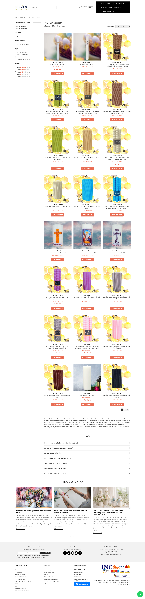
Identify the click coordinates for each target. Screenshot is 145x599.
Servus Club (18, 572)
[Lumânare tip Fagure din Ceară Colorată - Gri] (117, 279)
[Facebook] (65, 553)
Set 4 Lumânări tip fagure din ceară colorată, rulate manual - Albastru (117, 207)
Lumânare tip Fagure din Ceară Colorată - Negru (117, 396)
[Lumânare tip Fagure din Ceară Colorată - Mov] (87, 279)
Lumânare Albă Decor (87, 395)
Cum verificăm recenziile (22, 591)
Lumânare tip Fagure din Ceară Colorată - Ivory (57, 207)
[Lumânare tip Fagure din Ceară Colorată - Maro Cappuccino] (117, 94)
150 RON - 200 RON (22, 59)
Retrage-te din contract (51, 579)
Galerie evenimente (20, 588)
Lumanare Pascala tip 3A (87, 64)
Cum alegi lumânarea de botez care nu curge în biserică (70, 512)
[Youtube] (72, 553)
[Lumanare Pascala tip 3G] (58, 47)
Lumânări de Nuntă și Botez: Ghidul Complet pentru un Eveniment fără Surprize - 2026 (108, 513)
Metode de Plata (49, 572)
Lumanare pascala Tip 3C (87, 253)
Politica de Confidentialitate (36, 557)
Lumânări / (24, 17)
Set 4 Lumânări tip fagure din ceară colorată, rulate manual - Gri (57, 347)
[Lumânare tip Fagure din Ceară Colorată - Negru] (117, 377)
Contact (17, 584)
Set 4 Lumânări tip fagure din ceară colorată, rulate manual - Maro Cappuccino (117, 65)
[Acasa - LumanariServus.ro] (21, 7)
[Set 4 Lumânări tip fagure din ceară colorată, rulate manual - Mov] (58, 279)
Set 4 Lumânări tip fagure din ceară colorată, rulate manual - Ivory (117, 158)
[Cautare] (55, 7)
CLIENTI (47, 566)
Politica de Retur (49, 577)
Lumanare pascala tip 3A (117, 253)
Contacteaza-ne (83, 584)
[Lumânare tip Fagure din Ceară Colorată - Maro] (58, 377)
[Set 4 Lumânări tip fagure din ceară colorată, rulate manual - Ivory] (117, 140)
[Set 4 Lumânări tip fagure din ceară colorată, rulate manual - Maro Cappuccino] (117, 47)
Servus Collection (22, 44)
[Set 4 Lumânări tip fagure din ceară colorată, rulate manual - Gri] (58, 328)
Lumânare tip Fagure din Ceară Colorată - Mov (87, 298)
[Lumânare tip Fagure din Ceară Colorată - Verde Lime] (58, 140)
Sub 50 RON (20, 52)
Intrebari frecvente (20, 577)
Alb (17, 36)
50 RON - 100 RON (22, 55)
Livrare (46, 574)
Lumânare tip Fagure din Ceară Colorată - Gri (117, 298)
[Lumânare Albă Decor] (87, 377)
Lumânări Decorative (21, 28)
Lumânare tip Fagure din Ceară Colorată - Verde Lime (57, 158)
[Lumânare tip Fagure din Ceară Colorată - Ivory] (58, 189)
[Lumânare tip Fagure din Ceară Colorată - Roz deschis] (117, 328)
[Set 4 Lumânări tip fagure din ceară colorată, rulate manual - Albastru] (117, 189)
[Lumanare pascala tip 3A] (117, 235)
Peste (18, 67)
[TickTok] (76, 553)
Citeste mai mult (20, 529)
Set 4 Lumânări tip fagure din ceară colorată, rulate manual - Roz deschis (87, 347)
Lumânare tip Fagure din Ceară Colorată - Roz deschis (117, 347)
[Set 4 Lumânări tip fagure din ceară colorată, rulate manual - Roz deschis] (87, 328)
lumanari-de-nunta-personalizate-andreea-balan (34, 512)
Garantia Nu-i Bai (20, 574)
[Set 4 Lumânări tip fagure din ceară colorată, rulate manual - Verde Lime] (58, 94)
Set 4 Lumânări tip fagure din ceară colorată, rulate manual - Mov (57, 298)
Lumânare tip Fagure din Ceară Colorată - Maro (57, 396)
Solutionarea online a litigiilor (52, 581)
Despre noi (18, 570)
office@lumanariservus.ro (112, 555)
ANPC (46, 584)
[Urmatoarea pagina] (127, 410)
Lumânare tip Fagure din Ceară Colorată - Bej (87, 158)
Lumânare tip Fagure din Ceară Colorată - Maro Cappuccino (117, 112)
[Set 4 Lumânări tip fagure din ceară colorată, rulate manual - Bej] (87, 94)
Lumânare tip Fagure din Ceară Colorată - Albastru (87, 207)
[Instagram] (80, 553)
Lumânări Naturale (20, 26)
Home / (17, 17)
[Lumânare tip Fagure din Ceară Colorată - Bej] (87, 140)
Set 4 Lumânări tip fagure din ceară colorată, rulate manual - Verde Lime (58, 112)
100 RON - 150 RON (22, 57)
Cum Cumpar (48, 570)
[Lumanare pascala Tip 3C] (87, 235)
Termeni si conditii (20, 579)
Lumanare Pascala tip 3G (58, 64)
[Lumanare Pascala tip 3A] (87, 47)
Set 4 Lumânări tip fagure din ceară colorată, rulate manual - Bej (87, 112)
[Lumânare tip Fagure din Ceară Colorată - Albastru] (87, 189)
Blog (115, 11)
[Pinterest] (69, 553)
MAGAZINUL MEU (21, 566)
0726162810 (112, 552)
